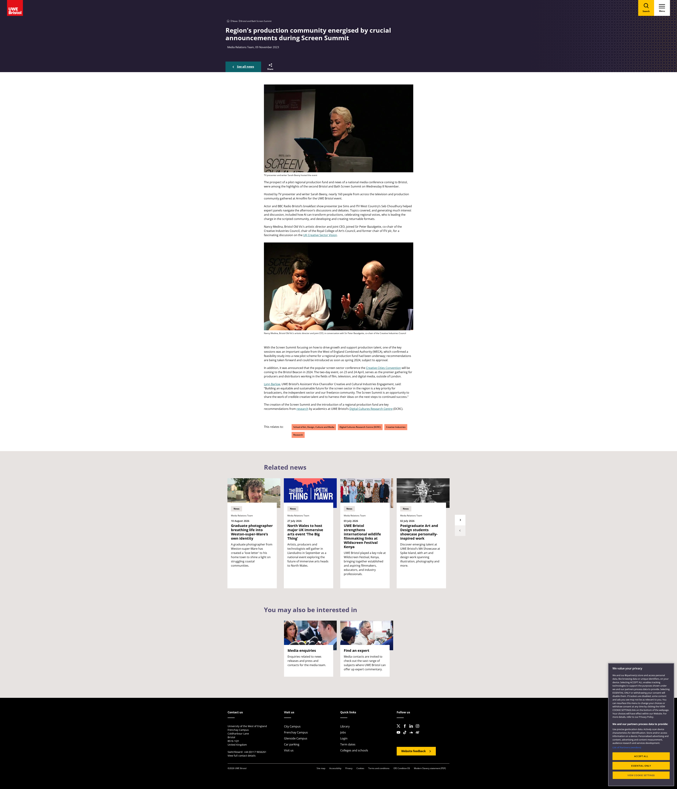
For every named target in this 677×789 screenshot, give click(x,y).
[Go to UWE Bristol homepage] (228, 21)
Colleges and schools (354, 750)
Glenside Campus (295, 738)
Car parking (291, 744)
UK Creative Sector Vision (320, 235)
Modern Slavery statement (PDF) (430, 768)
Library (345, 726)
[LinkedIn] (412, 729)
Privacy (348, 768)
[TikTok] (406, 735)
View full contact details (242, 755)
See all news (245, 67)
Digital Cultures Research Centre (371, 409)
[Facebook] (406, 729)
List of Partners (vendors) (626, 747)
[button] (270, 67)
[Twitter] (399, 729)
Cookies (360, 768)
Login (343, 738)
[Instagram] (418, 729)
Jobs (343, 732)
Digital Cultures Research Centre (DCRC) (360, 427)
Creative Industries (395, 427)
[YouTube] (399, 735)
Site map (321, 768)
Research (298, 434)
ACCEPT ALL (641, 756)
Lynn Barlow (272, 384)
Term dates (347, 744)
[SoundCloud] (412, 735)
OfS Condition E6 (402, 768)
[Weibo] (418, 735)
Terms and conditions (378, 768)
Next (460, 520)
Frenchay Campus (296, 732)
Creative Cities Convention (383, 368)
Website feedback (413, 751)
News (235, 21)
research (302, 409)
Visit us (289, 750)
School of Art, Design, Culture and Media (313, 427)
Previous (460, 530)
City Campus (292, 726)
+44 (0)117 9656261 (255, 752)
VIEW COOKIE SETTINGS (641, 775)
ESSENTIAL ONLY (641, 765)
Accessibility (335, 768)
